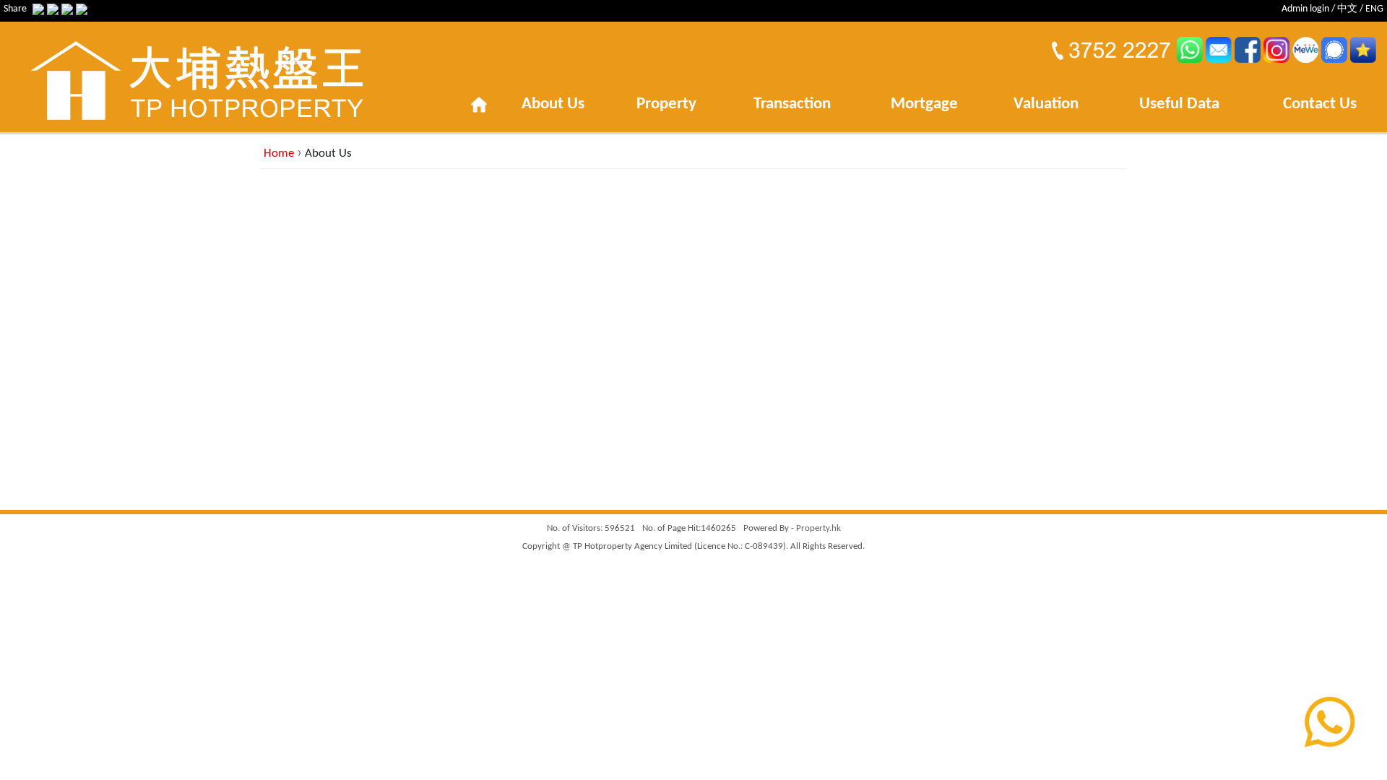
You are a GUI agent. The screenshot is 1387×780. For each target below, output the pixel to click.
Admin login (1305, 9)
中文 (1347, 9)
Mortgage (924, 104)
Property (666, 104)
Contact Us (1320, 104)
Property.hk (818, 528)
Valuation (1046, 104)
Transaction (792, 104)
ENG (1374, 9)
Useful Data (1179, 104)
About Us (553, 104)
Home (279, 153)
